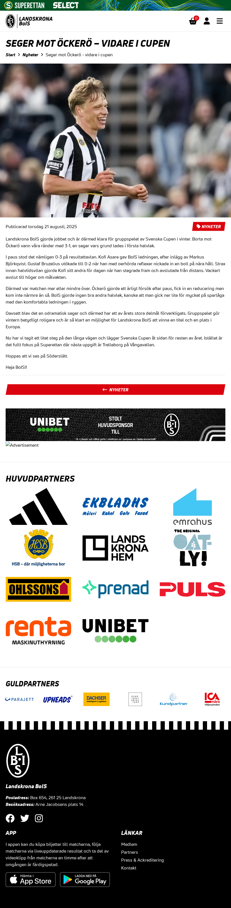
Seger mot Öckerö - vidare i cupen (79, 54)
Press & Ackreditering (142, 860)
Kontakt (128, 868)
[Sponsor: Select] (66, 4)
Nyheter (30, 54)
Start (10, 54)
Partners (129, 852)
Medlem (129, 844)
